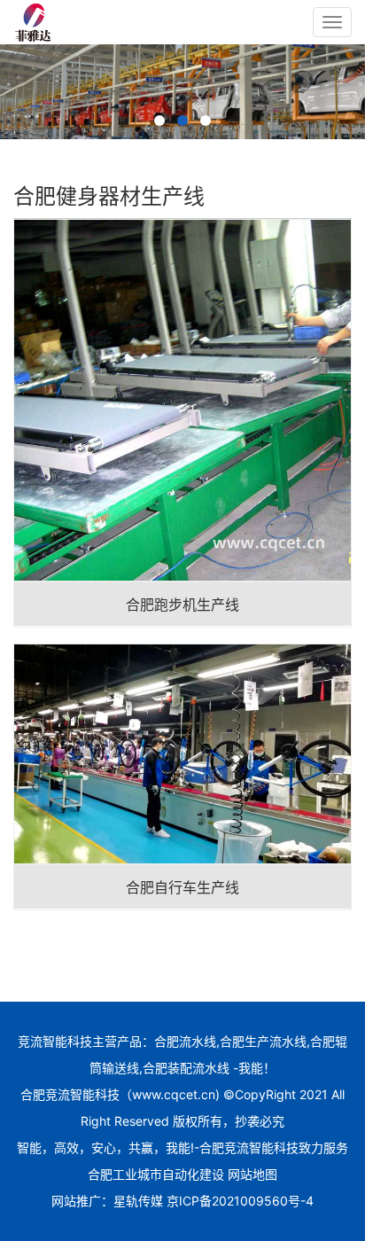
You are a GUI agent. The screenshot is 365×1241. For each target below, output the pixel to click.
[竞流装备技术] (33, 22)
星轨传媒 (138, 1200)
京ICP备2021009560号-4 (240, 1200)
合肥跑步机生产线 (182, 604)
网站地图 (252, 1174)
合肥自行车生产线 (182, 887)
